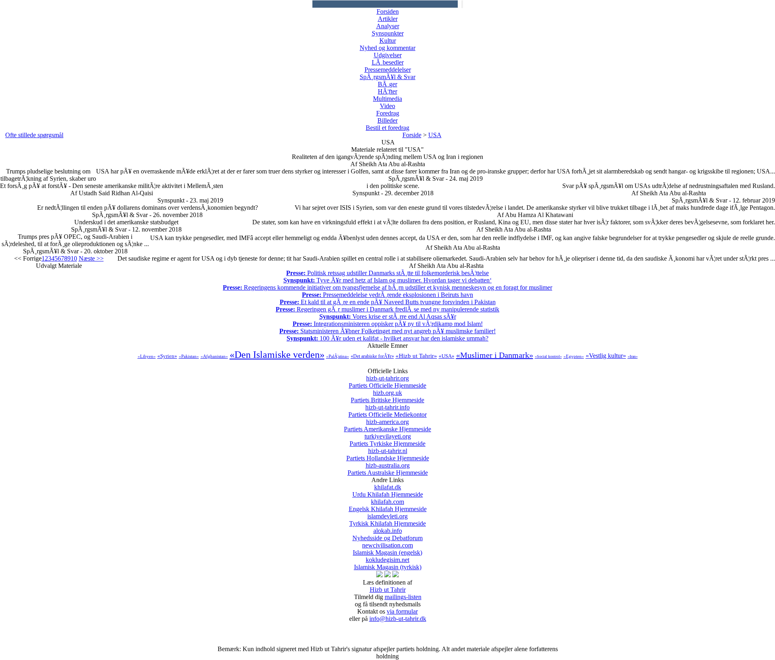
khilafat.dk (387, 491)
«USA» (447, 356)
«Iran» (633, 356)
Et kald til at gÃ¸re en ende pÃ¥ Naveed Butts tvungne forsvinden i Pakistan (388, 302)
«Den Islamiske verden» (277, 354)
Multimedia (387, 98)
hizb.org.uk (387, 396)
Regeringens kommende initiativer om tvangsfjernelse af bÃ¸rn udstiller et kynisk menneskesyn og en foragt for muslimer (387, 287)
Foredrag (387, 113)
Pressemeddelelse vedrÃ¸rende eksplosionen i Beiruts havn (387, 294)
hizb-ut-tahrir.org (387, 382)
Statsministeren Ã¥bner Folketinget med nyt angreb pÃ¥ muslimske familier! (387, 331)
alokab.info (387, 534)
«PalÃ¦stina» (337, 356)
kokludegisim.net (387, 563)
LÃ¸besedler (388, 62)
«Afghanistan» (214, 356)
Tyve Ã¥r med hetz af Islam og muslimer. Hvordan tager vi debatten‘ (387, 280)
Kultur (387, 40)
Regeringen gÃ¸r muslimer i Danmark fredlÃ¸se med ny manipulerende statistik (387, 309)
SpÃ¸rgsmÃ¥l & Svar (387, 76)
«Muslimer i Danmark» (494, 355)
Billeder (387, 120)
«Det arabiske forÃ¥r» (372, 356)
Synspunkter (388, 33)
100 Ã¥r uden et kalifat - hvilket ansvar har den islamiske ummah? (387, 338)
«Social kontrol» (548, 356)
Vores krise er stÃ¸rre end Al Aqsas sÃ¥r (387, 316)
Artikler (388, 18)
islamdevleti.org (387, 520)
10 (74, 258)
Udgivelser (388, 55)
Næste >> (91, 258)
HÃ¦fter (387, 91)
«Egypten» (573, 356)
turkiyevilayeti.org (387, 440)
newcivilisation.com (387, 549)
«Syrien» (167, 356)
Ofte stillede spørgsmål (34, 135)
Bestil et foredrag (387, 127)
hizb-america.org (387, 425)
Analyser (387, 26)
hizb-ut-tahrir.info (387, 411)
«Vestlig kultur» (606, 355)
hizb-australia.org (388, 469)
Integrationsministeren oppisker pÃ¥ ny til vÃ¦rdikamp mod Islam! (388, 323)
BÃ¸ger (387, 84)
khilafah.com (388, 505)
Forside (411, 135)
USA (435, 135)
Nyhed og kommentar (387, 47)
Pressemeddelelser (387, 69)
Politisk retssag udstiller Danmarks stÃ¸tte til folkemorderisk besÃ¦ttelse (387, 272)
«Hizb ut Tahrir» (416, 356)
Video (387, 105)
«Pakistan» (189, 356)
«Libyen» (147, 356)
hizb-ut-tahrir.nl (387, 454)
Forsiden (388, 11)
